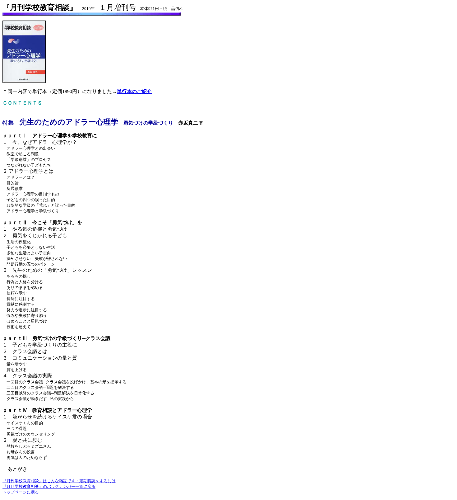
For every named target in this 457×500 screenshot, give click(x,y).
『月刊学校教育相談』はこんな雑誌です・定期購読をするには (59, 481)
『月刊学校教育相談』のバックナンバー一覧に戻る (48, 486)
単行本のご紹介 (134, 91)
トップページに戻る (20, 492)
